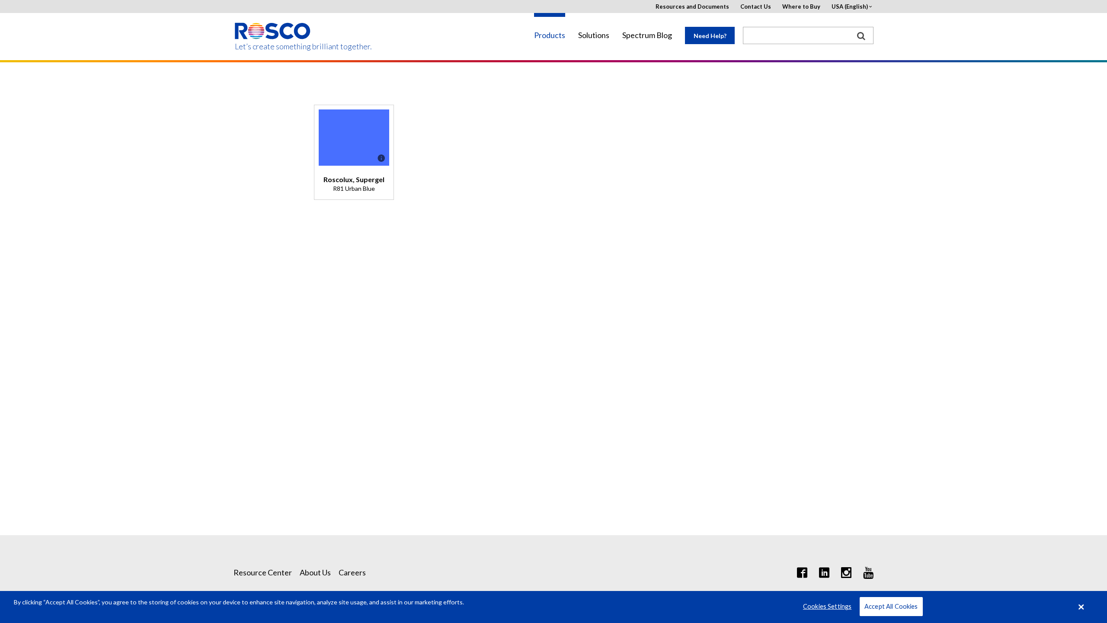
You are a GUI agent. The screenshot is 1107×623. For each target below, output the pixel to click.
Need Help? (710, 35)
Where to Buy (801, 6)
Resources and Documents (692, 6)
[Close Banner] (1081, 607)
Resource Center (263, 572)
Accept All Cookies (891, 606)
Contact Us (755, 6)
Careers (352, 572)
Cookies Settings (827, 606)
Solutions (593, 35)
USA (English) (850, 6)
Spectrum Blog (647, 35)
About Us (315, 572)
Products (549, 35)
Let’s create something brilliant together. (273, 46)
